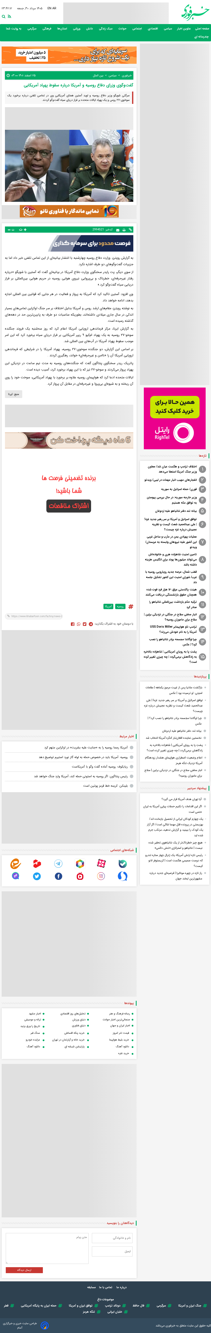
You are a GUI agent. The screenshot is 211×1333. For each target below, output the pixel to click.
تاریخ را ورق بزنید (30, 1026)
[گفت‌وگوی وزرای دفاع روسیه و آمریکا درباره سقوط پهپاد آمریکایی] (91, 624)
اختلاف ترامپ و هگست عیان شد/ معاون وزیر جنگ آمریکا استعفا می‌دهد (172, 469)
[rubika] (80, 868)
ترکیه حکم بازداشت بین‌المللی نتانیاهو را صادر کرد (173, 604)
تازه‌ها (202, 455)
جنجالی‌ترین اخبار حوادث (116, 1019)
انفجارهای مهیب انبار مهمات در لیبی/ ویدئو (170, 480)
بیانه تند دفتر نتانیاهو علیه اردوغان (176, 511)
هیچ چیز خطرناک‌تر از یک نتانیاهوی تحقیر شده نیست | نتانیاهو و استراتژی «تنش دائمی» (176, 845)
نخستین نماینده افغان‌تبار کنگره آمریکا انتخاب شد (174, 738)
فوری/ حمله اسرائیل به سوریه (179, 489)
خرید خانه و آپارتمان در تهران (68, 1040)
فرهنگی (47, 29)
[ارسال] (117, 229)
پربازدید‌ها (200, 676)
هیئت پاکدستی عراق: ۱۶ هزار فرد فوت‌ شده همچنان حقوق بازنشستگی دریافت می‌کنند (171, 592)
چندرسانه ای (201, 37)
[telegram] (58, 868)
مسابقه (91, 1287)
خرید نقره (123, 1053)
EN (50, 8)
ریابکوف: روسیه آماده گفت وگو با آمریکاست (100, 766)
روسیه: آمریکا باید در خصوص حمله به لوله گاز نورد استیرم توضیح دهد (83, 757)
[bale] (122, 868)
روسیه (120, 606)
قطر (6, 1305)
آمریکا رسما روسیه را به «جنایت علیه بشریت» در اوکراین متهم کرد (86, 747)
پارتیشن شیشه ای (74, 1046)
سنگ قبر (35, 1033)
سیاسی (168, 29)
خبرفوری (170, 1325)
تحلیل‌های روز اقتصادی (73, 1013)
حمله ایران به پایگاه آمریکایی (38, 1305)
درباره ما (121, 1287)
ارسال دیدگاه (24, 1270)
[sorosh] (122, 880)
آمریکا (108, 606)
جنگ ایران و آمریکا (189, 1305)
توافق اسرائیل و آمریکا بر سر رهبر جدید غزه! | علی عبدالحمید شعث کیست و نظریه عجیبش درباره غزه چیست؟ (170, 524)
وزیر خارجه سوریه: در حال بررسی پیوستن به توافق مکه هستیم (172, 500)
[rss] (8, 16)
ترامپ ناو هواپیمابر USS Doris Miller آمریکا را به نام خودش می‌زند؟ (173, 629)
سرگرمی (32, 29)
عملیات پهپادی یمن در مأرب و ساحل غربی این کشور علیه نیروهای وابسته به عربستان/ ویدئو (171, 541)
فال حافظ (138, 1305)
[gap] (15, 880)
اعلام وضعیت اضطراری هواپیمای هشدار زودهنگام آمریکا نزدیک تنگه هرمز (173, 760)
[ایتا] (15, 868)
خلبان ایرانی (114, 1312)
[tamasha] (37, 868)
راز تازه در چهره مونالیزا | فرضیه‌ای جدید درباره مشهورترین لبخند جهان (176, 876)
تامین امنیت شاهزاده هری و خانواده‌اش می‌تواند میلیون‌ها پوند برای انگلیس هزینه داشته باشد (171, 559)
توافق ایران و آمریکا (81, 1305)
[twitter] (85, 624)
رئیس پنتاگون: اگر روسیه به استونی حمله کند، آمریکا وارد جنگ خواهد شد (81, 776)
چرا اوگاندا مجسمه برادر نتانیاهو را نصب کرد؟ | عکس (173, 642)
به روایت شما (14, 29)
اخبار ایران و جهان (120, 1025)
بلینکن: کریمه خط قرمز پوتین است (105, 785)
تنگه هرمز (89, 1312)
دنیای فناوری (79, 1025)
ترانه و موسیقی (32, 1019)
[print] (124, 229)
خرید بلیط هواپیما (119, 1040)
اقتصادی (153, 29)
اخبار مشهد (35, 1013)
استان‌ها (62, 29)
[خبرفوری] (189, 12)
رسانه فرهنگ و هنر (119, 1013)
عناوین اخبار (184, 29)
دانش (90, 29)
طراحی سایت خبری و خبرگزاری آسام (20, 1325)
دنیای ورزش (79, 1019)
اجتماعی (137, 29)
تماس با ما (106, 1287)
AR (55, 8)
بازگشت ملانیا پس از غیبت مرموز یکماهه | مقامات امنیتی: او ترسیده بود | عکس (173, 690)
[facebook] (73, 624)
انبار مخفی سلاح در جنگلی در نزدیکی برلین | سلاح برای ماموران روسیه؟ (170, 617)
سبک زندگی (106, 29)
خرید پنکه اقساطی (74, 1033)
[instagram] (101, 880)
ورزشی (77, 29)
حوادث (122, 29)
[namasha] (80, 880)
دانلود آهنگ (122, 1046)
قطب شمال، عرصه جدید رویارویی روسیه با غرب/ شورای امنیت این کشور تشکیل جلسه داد (171, 577)
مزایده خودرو (33, 1040)
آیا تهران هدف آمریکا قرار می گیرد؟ (182, 799)
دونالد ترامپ (112, 1305)
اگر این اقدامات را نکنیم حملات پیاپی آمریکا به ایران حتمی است (172, 809)
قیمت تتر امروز (121, 1033)
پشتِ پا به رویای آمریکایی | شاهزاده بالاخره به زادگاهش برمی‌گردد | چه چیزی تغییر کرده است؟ (170, 656)
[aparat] (101, 868)
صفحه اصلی (202, 29)
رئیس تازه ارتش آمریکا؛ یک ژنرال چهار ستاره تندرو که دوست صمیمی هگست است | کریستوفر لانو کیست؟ (174, 860)
